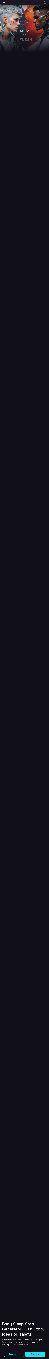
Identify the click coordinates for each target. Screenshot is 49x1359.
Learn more (14, 1354)
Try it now (35, 1354)
